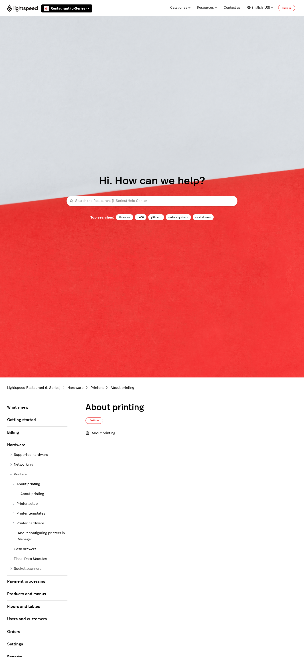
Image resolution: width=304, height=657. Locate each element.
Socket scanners (27, 568)
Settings (15, 644)
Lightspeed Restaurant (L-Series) (33, 387)
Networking (23, 464)
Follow (94, 420)
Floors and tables (23, 607)
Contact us (232, 7)
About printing (122, 387)
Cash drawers (25, 549)
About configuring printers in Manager (41, 536)
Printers (97, 387)
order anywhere (178, 217)
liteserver (124, 217)
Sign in (286, 8)
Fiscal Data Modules (30, 559)
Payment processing (26, 582)
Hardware (75, 387)
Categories (178, 7)
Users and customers (27, 619)
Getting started (21, 420)
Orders (13, 632)
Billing (13, 433)
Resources (205, 7)
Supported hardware (31, 454)
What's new (17, 408)
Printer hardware (30, 523)
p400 (141, 217)
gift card (156, 217)
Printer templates (30, 513)
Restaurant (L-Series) (69, 8)
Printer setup (27, 503)
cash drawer (203, 217)
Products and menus (26, 594)
